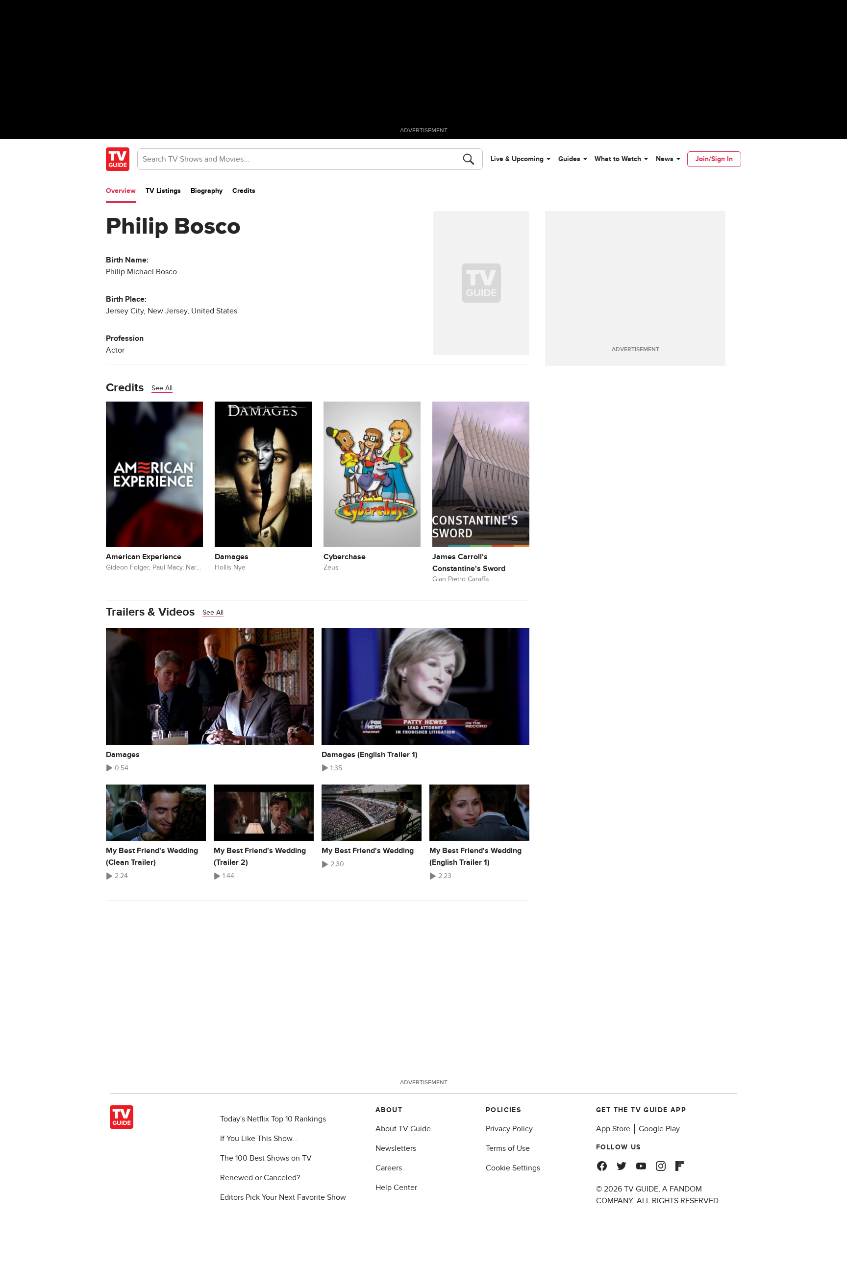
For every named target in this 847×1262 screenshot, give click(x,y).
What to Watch (618, 159)
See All (162, 388)
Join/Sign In (714, 159)
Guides (569, 159)
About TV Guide (403, 1129)
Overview (121, 191)
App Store (613, 1129)
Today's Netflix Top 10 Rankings (273, 1119)
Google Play (659, 1129)
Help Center (396, 1187)
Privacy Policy (509, 1129)
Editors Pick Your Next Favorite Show (283, 1197)
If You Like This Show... (259, 1138)
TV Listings (163, 191)
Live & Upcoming (517, 159)
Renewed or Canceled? (260, 1178)
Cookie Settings (513, 1168)
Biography (207, 191)
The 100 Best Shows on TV (266, 1158)
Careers (388, 1168)
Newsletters (395, 1148)
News (664, 159)
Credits (243, 191)
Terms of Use (508, 1148)
